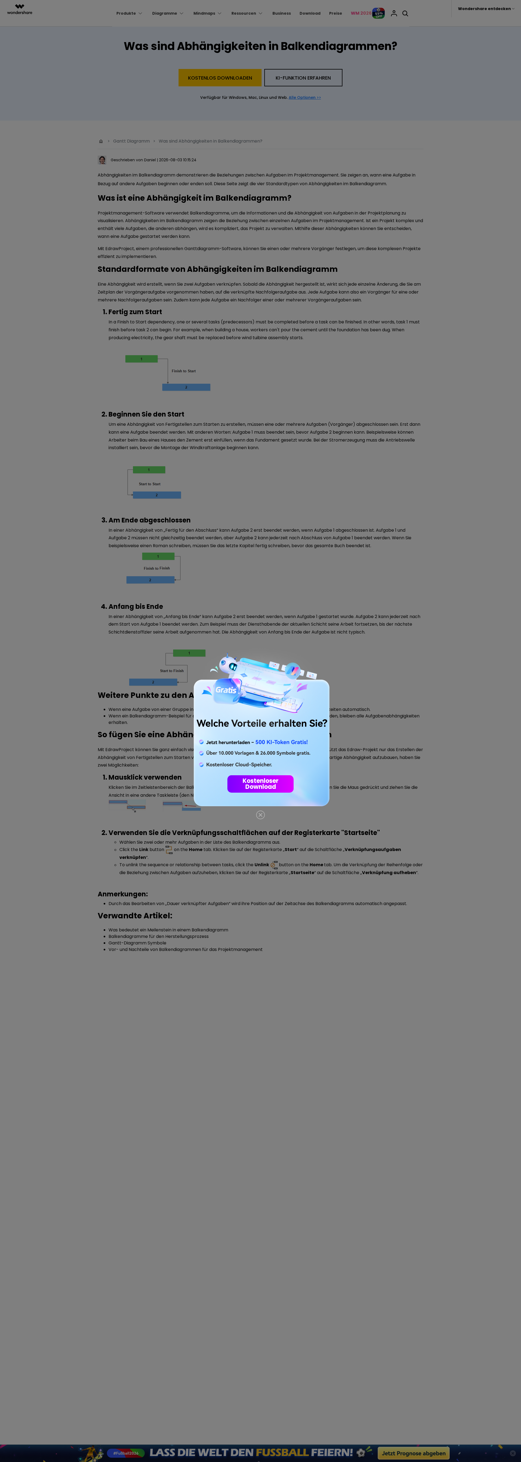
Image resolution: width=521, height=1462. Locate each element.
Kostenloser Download (260, 784)
